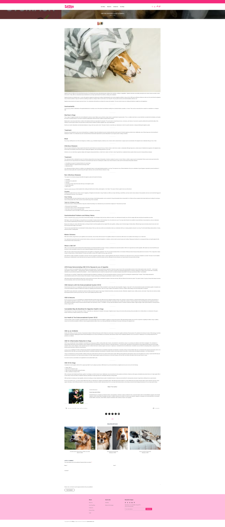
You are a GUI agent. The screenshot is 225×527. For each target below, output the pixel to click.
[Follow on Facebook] (125, 502)
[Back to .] (112, 419)
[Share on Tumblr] (116, 414)
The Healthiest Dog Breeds (112, 451)
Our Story (103, 6)
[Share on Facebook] (106, 414)
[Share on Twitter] (109, 414)
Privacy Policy (91, 510)
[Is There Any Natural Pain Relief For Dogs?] (107, 419)
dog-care (69, 408)
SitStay (73, 521)
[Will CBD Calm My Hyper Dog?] (118, 419)
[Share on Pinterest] (112, 414)
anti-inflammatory (92, 342)
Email (114, 465)
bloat (92, 140)
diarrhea (100, 117)
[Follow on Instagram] (129, 502)
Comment (66, 470)
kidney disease (76, 217)
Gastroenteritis (67, 108)
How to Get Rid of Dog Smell (145, 451)
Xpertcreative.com (90, 521)
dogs (78, 408)
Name (65, 465)
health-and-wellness (83, 408)
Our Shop (122, 6)
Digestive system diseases (69, 188)
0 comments (157, 408)
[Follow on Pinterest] (134, 502)
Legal (90, 512)
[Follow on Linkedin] (132, 502)
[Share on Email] (119, 414)
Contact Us (115, 6)
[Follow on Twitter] (127, 502)
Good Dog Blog (92, 505)
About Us (109, 6)
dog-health (74, 408)
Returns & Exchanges (109, 505)
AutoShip (107, 502)
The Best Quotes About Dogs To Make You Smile (80, 451)
